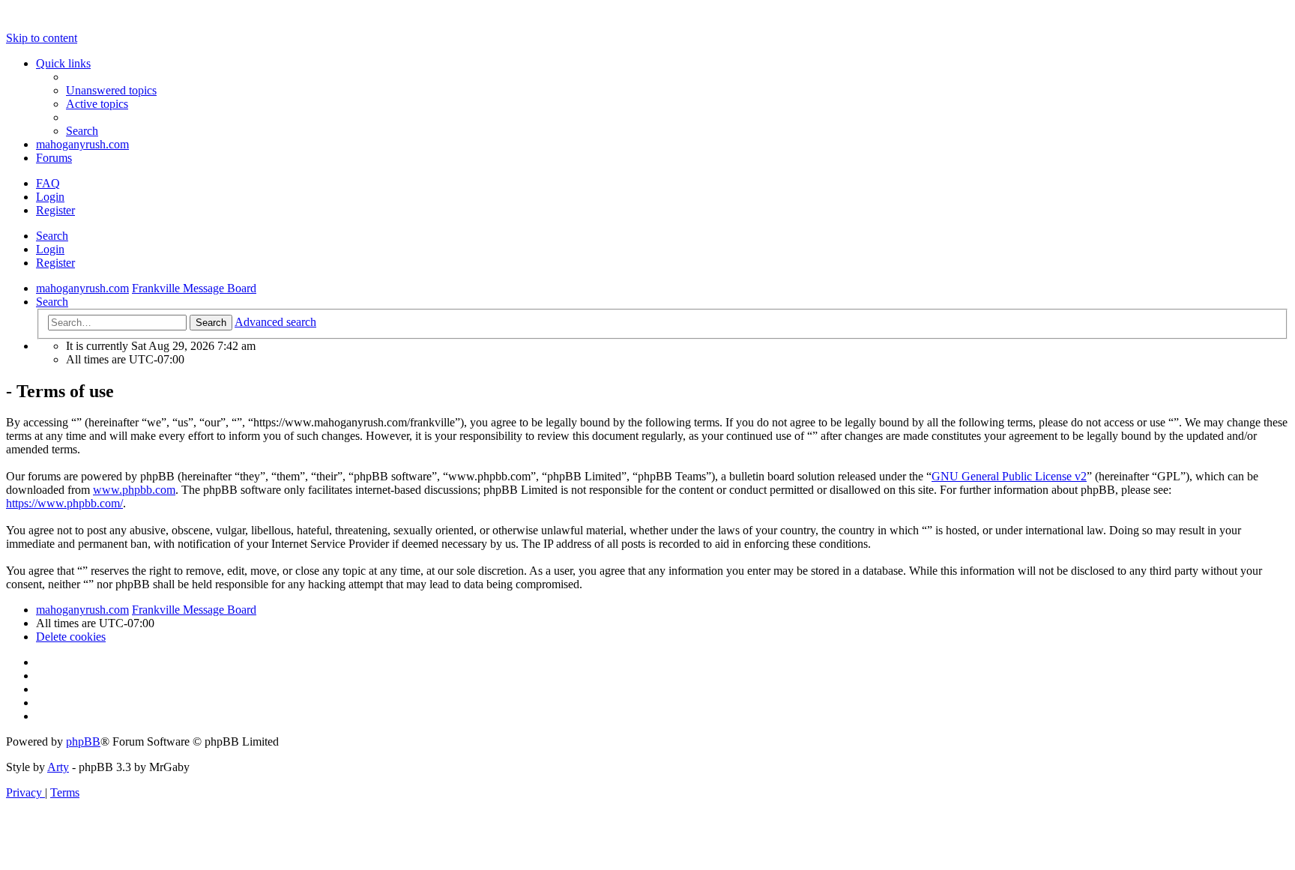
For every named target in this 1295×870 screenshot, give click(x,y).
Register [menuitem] (55, 210)
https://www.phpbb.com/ (64, 503)
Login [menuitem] (50, 196)
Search (52, 235)
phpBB (83, 741)
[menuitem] (111, 90)
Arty (58, 767)
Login (50, 249)
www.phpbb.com (134, 489)
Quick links (63, 63)
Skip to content (41, 37)
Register (55, 262)
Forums (54, 157)
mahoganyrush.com (82, 144)
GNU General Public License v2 (1009, 476)
